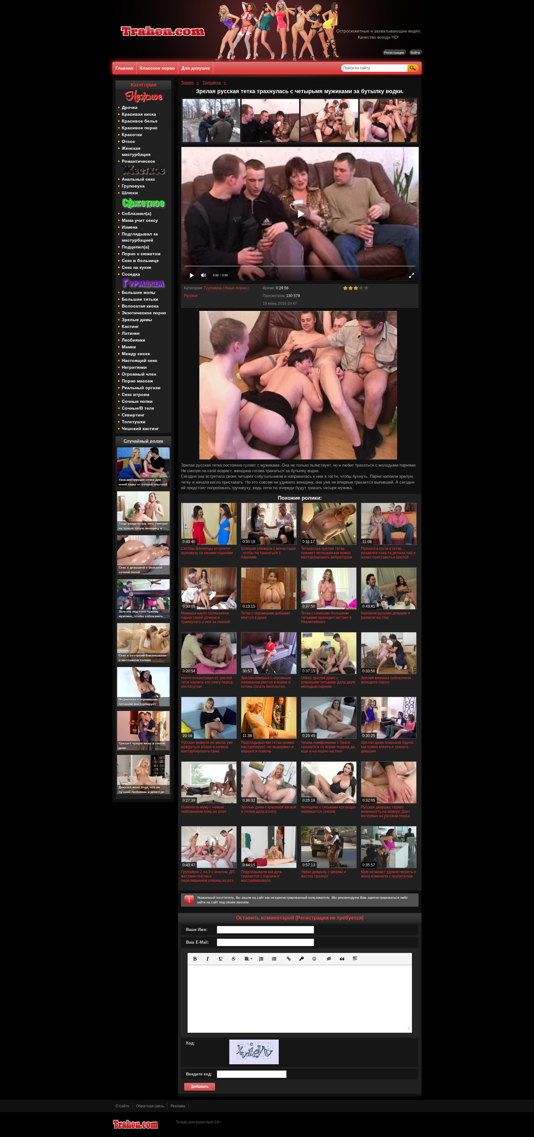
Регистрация (394, 52)
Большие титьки (140, 299)
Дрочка (130, 107)
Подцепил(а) (135, 246)
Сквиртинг (133, 414)
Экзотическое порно (144, 312)
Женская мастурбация (136, 151)
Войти (415, 52)
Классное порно (157, 68)
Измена (130, 227)
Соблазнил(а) (136, 213)
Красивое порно (140, 127)
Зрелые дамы (137, 319)
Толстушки (134, 421)
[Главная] (163, 37)
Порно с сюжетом (141, 253)
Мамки (129, 346)
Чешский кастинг (140, 428)
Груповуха (133, 185)
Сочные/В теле (138, 408)
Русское (191, 296)
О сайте (122, 1106)
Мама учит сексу (140, 220)
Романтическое (138, 161)
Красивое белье (140, 120)
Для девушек (195, 68)
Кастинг (130, 326)
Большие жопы (138, 292)
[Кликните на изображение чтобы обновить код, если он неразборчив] (254, 1063)
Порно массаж (137, 380)
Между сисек (136, 353)
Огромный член (139, 374)
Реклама (178, 1106)
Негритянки (134, 367)
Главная (124, 68)
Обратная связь (150, 1106)
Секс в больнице (140, 260)
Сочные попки (137, 401)
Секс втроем (135, 394)
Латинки (131, 333)
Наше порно (236, 288)
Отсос (128, 141)
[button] (195, 959)
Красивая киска (139, 114)
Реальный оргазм (141, 387)
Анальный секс (138, 179)
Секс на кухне (136, 267)
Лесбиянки (133, 340)
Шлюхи (130, 192)
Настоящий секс (139, 360)
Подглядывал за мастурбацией (140, 237)
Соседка (131, 274)
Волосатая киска (140, 306)
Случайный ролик (143, 440)
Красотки (132, 134)
